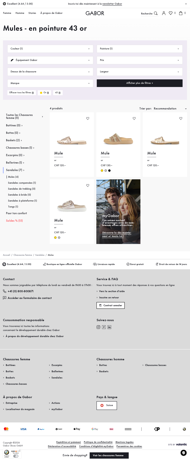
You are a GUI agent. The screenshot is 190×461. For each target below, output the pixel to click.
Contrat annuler (112, 305)
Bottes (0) (12, 133)
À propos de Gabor (51, 13)
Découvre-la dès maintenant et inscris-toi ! (116, 234)
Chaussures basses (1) (19, 148)
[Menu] (20, 451)
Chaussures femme (23, 255)
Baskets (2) (13, 140)
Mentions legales (124, 442)
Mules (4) (13, 177)
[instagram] (98, 327)
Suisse (109, 405)
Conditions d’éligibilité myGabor (96, 446)
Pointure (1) (106, 49)
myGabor (57, 409)
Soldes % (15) (14, 221)
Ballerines (57, 371)
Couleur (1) (17, 49)
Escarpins (57, 365)
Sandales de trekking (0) (21, 189)
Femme (7, 13)
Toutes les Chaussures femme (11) (19, 116)
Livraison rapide (106, 264)
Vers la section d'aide (112, 291)
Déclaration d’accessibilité (62, 446)
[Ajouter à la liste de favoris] (87, 118)
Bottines (10, 365)
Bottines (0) (13, 125)
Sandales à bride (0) (19, 195)
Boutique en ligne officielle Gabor (64, 264)
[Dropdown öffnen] (12, 13)
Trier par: (145, 108)
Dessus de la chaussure (23, 71)
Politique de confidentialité (98, 442)
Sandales (39, 255)
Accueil (6, 255)
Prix (102, 60)
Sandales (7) (14, 170)
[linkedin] (109, 327)
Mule (58, 153)
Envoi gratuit (137, 264)
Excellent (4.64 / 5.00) (19, 264)
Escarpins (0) (14, 155)
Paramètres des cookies (129, 446)
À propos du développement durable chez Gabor (35, 336)
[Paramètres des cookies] (184, 453)
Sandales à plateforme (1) (22, 201)
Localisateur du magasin (20, 409)
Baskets (10, 378)
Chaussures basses (16, 384)
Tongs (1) (13, 207)
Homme (19, 13)
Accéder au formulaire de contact (30, 298)
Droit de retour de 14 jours (173, 264)
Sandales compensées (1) (22, 183)
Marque (15, 83)
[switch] (15, 456)
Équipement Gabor (26, 60)
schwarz (109, 170)
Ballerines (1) (14, 162)
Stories (32, 13)
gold (102, 170)
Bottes (9, 371)
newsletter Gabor (112, 4)
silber (105, 170)
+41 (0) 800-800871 (20, 291)
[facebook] (104, 327)
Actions (56, 403)
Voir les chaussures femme (108, 455)
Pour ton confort (16, 213)
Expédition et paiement (68, 442)
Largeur (104, 71)
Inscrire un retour (109, 297)
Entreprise (11, 403)
